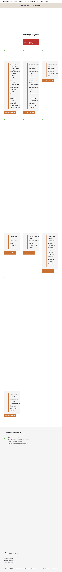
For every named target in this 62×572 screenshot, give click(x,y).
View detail (12, 55)
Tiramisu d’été (14, 98)
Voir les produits (10, 112)
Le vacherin (13, 103)
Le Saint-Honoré (14, 87)
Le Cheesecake (33, 98)
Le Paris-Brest (14, 66)
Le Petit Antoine (14, 68)
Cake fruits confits (15, 403)
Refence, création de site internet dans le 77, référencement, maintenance (41, 568)
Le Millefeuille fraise (15, 71)
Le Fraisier (13, 82)
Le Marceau (13, 64)
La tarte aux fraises (34, 64)
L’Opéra (12, 100)
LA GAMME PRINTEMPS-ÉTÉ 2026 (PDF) (31, 42)
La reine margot (14, 84)
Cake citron (13, 406)
